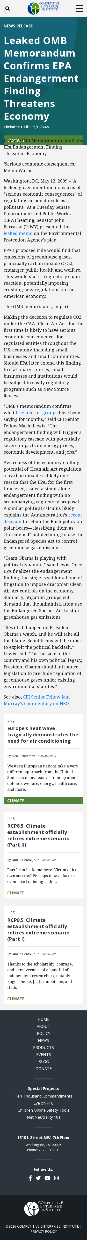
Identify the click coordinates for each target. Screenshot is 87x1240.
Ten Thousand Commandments (43, 1096)
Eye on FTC (44, 1103)
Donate (44, 1068)
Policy (43, 1033)
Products (43, 1047)
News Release (18, 26)
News (43, 1040)
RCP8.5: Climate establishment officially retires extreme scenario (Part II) (38, 835)
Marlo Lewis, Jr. (24, 860)
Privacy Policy (43, 1231)
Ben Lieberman (23, 756)
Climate (15, 800)
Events (43, 1054)
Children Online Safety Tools (43, 1110)
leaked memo (18, 233)
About (43, 1026)
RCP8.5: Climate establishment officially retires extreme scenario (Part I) (38, 929)
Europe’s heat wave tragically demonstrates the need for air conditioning (42, 734)
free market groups (37, 413)
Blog (43, 1061)
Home (43, 1019)
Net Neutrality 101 (43, 1117)
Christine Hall (16, 127)
